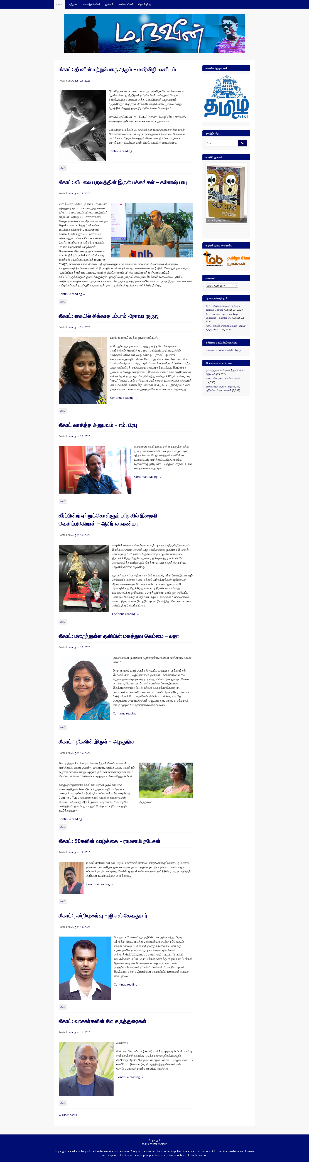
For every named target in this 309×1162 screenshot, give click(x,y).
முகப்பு (60, 4)
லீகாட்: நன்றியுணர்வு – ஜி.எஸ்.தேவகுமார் (103, 915)
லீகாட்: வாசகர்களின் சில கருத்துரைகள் (102, 1021)
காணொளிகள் (126, 4)
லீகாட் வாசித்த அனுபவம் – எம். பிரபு (98, 424)
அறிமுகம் (73, 4)
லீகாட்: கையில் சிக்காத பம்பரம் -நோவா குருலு (109, 315)
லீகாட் (62, 167)
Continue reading (122, 151)
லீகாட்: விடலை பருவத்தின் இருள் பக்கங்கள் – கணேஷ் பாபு (123, 182)
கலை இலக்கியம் (91, 4)
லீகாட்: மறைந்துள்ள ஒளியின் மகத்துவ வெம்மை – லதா (119, 635)
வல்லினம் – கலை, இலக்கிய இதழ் (223, 351)
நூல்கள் (109, 4)
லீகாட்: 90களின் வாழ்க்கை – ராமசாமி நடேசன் (109, 840)
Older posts (68, 1115)
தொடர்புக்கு (144, 4)
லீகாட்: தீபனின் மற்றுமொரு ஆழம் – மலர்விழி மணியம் (117, 69)
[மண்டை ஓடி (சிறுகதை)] (212, 193)
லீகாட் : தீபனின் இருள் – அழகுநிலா (97, 741)
